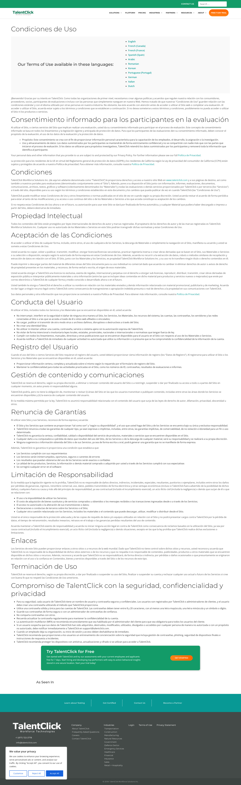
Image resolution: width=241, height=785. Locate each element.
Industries (109, 725)
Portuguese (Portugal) (139, 72)
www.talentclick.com (177, 180)
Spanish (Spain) (136, 54)
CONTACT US (187, 4)
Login (131, 725)
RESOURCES (186, 13)
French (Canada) (136, 46)
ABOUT (201, 13)
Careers (75, 735)
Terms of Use (145, 725)
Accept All (54, 773)
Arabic (131, 59)
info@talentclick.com (26, 742)
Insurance (109, 759)
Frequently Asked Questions (85, 732)
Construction (110, 732)
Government (110, 742)
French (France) (136, 50)
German (132, 77)
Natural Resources (113, 738)
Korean (132, 68)
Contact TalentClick (81, 738)
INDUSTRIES (154, 13)
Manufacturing (111, 735)
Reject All (36, 773)
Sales (106, 762)
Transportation (111, 728)
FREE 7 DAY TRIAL (218, 13)
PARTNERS (170, 13)
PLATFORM (130, 13)
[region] (36, 763)
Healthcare (109, 752)
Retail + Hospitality (113, 765)
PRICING (142, 13)
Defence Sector (111, 745)
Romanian (133, 63)
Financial (108, 755)
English (132, 41)
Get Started (181, 658)
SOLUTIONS (114, 13)
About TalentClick (80, 728)
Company (76, 725)
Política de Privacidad (189, 155)
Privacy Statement (166, 725)
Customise (18, 773)
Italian (131, 81)
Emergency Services (114, 749)
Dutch (131, 86)
